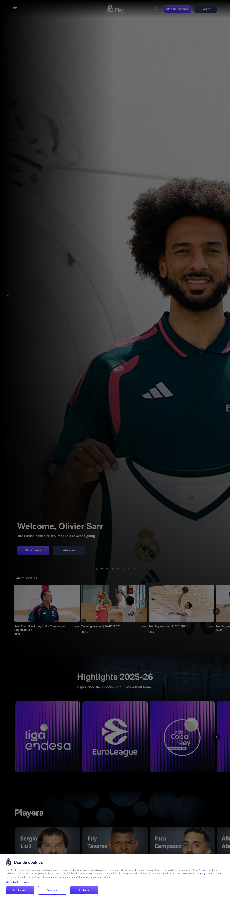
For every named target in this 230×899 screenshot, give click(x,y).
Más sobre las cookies (17, 882)
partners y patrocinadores (208, 873)
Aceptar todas (20, 890)
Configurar (52, 890)
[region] (115, 876)
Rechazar (84, 890)
